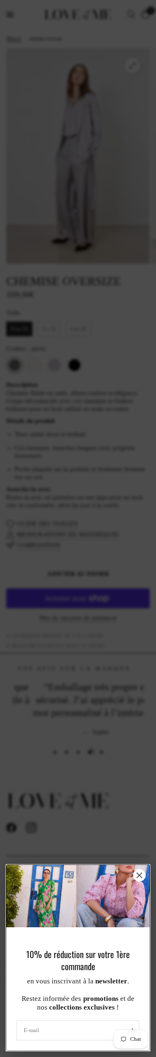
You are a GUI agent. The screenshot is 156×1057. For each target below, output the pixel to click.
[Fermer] (139, 875)
